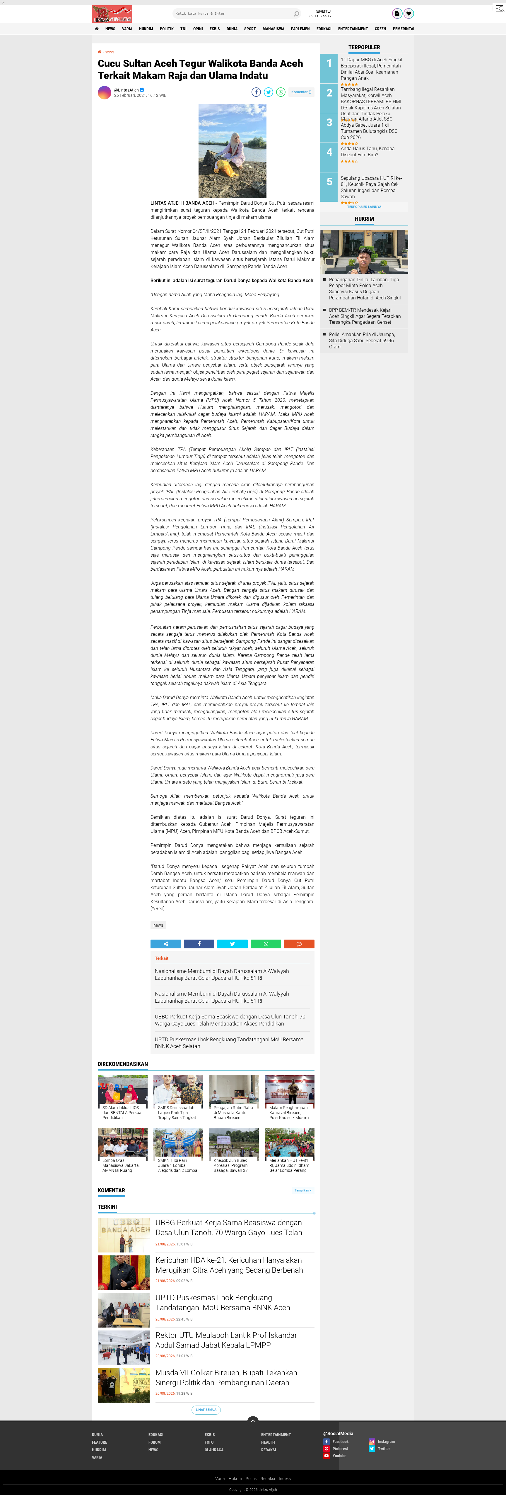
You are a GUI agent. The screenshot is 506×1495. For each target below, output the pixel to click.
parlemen (300, 28)
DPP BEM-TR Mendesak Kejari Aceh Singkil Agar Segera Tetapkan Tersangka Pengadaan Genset (365, 316)
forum (154, 1442)
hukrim (146, 28)
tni (183, 28)
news (110, 28)
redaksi (268, 1449)
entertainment (353, 28)
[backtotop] (253, 1422)
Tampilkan (302, 1190)
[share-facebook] (256, 92)
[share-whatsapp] (281, 92)
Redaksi (268, 1478)
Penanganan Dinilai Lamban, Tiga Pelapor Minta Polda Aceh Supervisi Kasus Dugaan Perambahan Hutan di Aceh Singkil (365, 289)
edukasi (324, 28)
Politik (251, 1478)
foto (209, 1442)
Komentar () (301, 92)
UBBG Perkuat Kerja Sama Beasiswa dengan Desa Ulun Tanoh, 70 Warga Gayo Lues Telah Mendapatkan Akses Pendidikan (228, 1232)
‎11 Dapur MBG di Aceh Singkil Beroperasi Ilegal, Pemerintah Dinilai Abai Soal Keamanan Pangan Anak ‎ (371, 69)
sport (250, 28)
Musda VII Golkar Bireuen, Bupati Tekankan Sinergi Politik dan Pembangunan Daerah (226, 1377)
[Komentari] (299, 944)
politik (167, 28)
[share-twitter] (268, 92)
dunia (232, 28)
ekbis (215, 28)
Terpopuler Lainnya (364, 207)
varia (127, 28)
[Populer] (408, 13)
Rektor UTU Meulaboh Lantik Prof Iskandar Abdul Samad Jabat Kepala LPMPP (226, 1340)
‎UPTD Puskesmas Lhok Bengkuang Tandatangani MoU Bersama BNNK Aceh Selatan (222, 1307)
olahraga (214, 1449)
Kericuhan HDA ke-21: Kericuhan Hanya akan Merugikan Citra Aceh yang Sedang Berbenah (229, 1265)
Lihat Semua (206, 1410)
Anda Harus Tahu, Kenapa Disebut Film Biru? (368, 151)
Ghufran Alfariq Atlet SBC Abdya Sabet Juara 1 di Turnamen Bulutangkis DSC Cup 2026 (369, 128)
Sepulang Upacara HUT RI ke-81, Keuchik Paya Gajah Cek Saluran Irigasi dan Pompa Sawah (371, 187)
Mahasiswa (273, 28)
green (380, 28)
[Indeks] (397, 13)
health (268, 1442)
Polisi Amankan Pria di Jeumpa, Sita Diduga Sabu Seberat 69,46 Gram (362, 341)
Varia (220, 1478)
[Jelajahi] (499, 8)
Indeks (285, 1478)
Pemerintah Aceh (409, 28)
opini (198, 28)
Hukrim (235, 1478)
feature (99, 1442)
